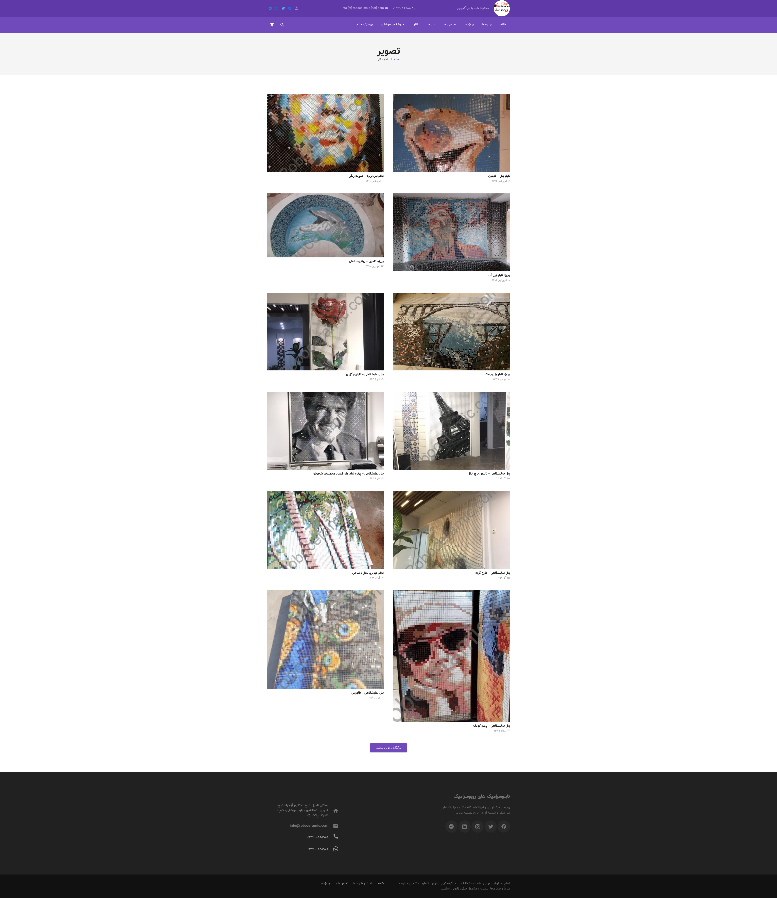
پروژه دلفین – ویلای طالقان (366, 261)
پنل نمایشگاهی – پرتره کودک (491, 725)
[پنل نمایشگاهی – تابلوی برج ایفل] (451, 431)
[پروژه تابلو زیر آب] (451, 232)
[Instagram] (296, 8)
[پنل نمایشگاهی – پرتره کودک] (451, 656)
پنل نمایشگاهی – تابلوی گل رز (365, 374)
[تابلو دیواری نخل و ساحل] (325, 530)
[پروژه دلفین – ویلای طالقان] (325, 225)
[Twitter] (283, 8)
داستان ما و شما (363, 883)
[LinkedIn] (277, 8)
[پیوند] (502, 8)
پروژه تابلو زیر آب (499, 275)
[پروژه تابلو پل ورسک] (451, 331)
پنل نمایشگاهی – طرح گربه (492, 573)
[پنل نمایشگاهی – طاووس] (325, 639)
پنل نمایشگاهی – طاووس (367, 692)
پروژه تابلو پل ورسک (497, 374)
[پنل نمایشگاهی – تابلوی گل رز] (325, 331)
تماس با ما (341, 883)
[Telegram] (270, 8)
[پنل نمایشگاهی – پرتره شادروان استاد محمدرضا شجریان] (325, 431)
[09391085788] (333, 849)
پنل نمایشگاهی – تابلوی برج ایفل (489, 473)
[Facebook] (290, 8)
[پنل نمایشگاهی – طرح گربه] (451, 530)
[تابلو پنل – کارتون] (451, 133)
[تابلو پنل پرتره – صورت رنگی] (325, 133)
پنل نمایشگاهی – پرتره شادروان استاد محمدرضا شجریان (348, 473)
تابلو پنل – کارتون (499, 176)
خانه (381, 883)
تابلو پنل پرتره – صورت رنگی (366, 176)
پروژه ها (325, 883)
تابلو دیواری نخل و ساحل (368, 573)
